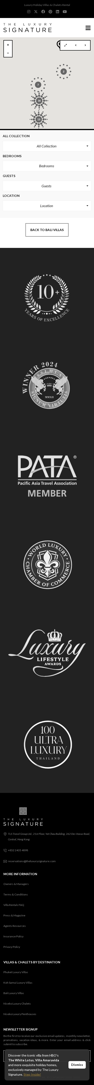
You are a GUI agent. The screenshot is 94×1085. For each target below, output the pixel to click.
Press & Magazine (14, 915)
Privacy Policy (11, 947)
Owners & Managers (16, 884)
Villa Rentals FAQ (13, 905)
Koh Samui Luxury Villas (17, 982)
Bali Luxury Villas (13, 993)
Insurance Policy (13, 936)
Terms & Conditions (15, 894)
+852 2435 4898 (18, 850)
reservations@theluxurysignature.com (32, 861)
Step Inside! (32, 1074)
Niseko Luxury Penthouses (19, 1014)
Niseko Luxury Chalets (17, 1003)
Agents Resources (14, 926)
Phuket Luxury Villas (15, 972)
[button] (47, 146)
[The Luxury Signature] (26, 27)
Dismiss (77, 1065)
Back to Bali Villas (47, 230)
